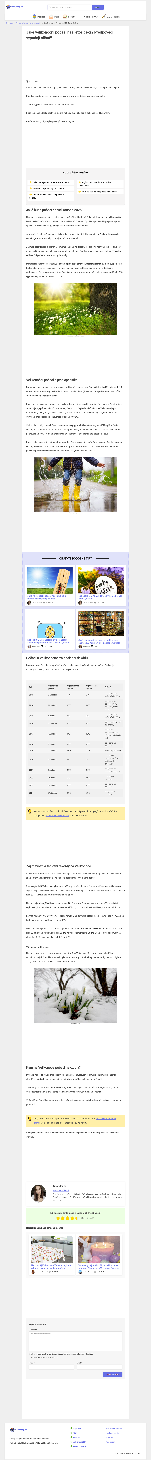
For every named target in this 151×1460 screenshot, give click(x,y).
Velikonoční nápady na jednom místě (28, 23)
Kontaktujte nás (112, 1433)
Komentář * (33, 1330)
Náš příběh (110, 1442)
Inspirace (41, 17)
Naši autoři (110, 1437)
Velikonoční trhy (91, 17)
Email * (79, 1363)
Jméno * (32, 1363)
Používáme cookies (114, 1428)
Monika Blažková (61, 1190)
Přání (56, 17)
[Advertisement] (75, 61)
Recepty (71, 17)
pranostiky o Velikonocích (57, 815)
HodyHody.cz (10, 23)
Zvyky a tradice (113, 17)
